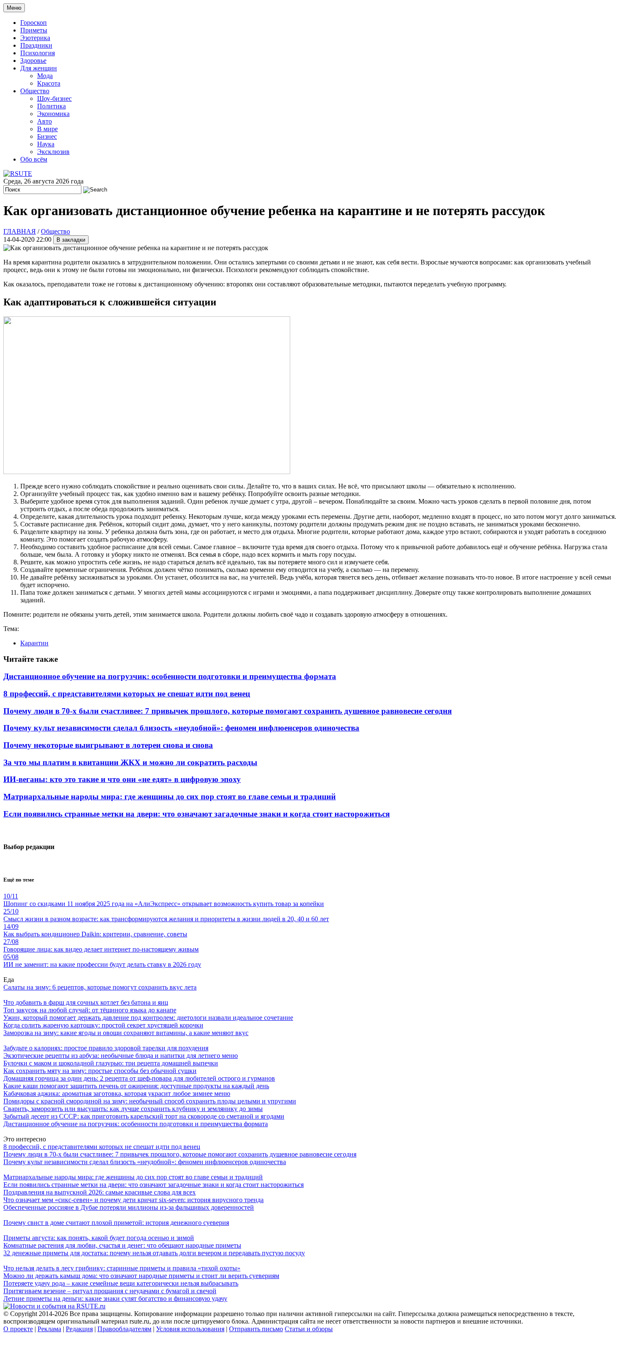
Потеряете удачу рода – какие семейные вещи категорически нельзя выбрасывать (120, 1283)
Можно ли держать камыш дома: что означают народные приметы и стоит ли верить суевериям (141, 1275)
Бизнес (47, 136)
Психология (37, 53)
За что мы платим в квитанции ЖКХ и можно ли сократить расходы (130, 762)
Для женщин (38, 68)
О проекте (18, 1328)
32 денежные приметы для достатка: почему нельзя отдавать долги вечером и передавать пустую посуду (154, 1253)
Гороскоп (33, 22)
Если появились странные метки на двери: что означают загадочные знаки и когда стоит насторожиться (196, 813)
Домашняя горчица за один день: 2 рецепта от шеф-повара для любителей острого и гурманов (139, 1078)
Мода (45, 75)
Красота (48, 83)
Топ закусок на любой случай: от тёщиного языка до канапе (89, 1010)
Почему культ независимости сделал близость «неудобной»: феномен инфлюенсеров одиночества (181, 727)
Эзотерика (35, 37)
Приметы (33, 30)
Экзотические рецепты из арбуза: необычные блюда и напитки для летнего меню (120, 1055)
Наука (45, 144)
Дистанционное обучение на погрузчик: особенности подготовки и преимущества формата (169, 676)
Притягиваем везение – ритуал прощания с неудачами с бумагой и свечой (109, 1290)
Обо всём (33, 159)
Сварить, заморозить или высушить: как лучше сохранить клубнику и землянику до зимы (133, 1108)
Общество (34, 90)
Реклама (49, 1328)
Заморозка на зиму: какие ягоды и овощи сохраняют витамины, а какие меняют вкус (125, 1032)
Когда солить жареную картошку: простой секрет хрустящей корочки (103, 1025)
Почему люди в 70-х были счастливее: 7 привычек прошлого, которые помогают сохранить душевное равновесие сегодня (227, 711)
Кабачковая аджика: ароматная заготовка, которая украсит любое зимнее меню (116, 1093)
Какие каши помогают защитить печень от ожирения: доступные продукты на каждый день (136, 1085)
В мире (47, 128)
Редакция (79, 1328)
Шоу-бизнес (54, 98)
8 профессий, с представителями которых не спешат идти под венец (126, 693)
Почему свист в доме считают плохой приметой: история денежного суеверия (116, 1222)
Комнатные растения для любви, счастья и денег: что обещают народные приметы (122, 1245)
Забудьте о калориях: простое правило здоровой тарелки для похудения (105, 1048)
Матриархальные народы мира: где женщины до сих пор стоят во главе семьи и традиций (169, 796)
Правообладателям (124, 1328)
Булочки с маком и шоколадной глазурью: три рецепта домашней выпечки (110, 1063)
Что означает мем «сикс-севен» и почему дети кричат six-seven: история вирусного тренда (133, 1199)
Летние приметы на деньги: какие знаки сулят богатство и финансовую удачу (115, 1298)
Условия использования (190, 1328)
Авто (44, 121)
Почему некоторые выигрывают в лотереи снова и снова (108, 745)
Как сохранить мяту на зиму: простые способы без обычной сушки (100, 1070)
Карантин (34, 643)
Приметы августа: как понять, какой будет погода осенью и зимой (98, 1237)
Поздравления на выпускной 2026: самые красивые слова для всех (99, 1192)
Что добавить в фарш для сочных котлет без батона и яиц (85, 1002)
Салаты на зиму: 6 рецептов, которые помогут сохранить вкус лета (100, 987)
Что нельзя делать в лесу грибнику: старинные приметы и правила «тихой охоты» (121, 1268)
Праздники (36, 45)
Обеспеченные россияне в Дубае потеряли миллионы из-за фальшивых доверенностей (128, 1207)
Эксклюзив (53, 151)
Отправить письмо (256, 1328)
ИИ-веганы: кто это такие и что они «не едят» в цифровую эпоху (122, 779)
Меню (14, 8)
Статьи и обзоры (309, 1328)
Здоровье (33, 60)
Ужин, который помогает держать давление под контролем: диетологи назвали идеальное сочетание (148, 1017)
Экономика (53, 113)
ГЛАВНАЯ (19, 231)
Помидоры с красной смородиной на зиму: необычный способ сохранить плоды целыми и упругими (149, 1101)
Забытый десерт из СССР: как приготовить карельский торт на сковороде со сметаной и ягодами (143, 1116)
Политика (51, 106)
